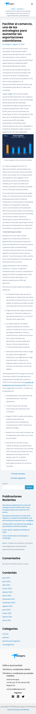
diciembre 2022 (8, 599)
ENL (11, 94)
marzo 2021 (6, 613)
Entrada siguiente (18, 478)
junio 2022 (6, 610)
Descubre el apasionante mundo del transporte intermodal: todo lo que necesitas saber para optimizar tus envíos (16, 508)
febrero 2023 (7, 592)
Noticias (5, 637)
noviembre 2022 (8, 603)
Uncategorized (8, 645)
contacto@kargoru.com (15, 689)
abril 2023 (6, 585)
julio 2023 (6, 578)
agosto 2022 (7, 606)
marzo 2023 (7, 588)
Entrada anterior (18, 474)
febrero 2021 (7, 617)
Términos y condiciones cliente (16, 669)
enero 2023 (6, 596)
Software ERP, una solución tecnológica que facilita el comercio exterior (17, 525)
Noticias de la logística (11, 641)
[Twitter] (23, 696)
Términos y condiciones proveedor (18, 673)
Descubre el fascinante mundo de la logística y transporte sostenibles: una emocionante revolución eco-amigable (18, 518)
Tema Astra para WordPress (18, 710)
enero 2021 (6, 620)
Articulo (5, 634)
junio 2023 (6, 581)
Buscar (5, 484)
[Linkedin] (18, 696)
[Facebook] (13, 696)
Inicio (4, 543)
